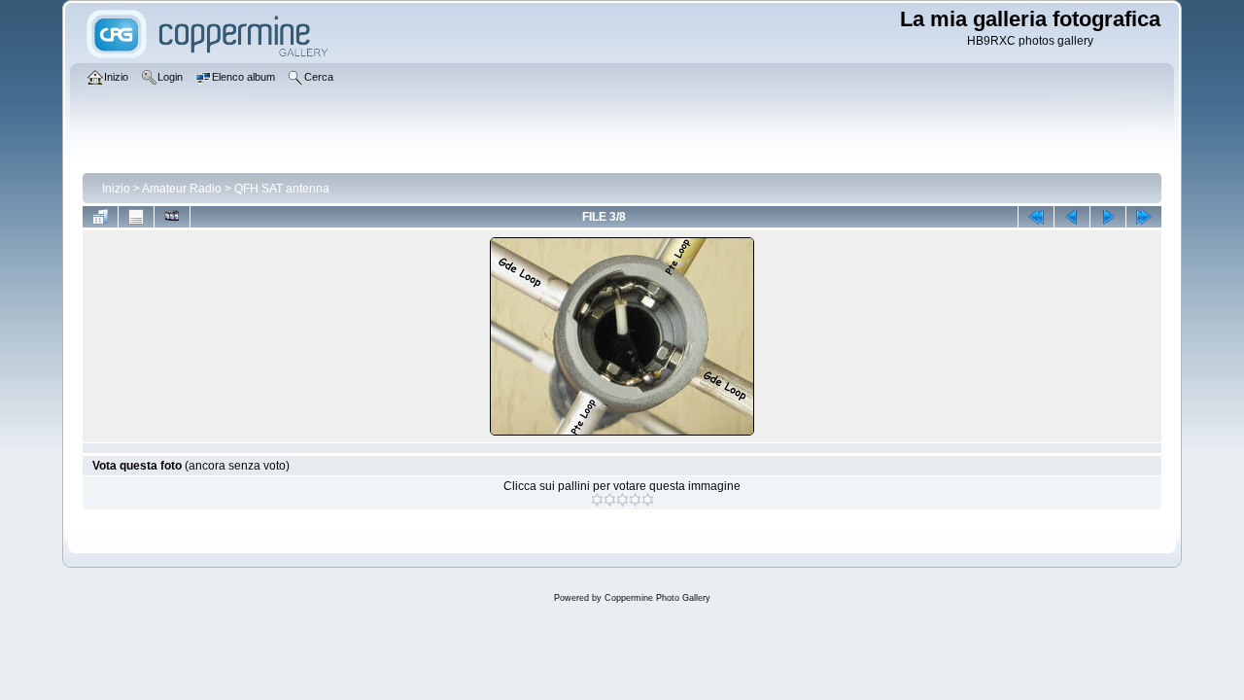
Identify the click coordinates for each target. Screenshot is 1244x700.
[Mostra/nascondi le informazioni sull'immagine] (136, 217)
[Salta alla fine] (1143, 217)
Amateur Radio (182, 188)
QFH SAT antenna (281, 188)
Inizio (116, 188)
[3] (622, 500)
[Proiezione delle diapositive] (172, 217)
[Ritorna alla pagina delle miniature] (100, 217)
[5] (647, 500)
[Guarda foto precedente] (1071, 217)
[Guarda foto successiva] (1107, 217)
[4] (635, 500)
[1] (597, 500)
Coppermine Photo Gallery (657, 598)
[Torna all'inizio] (1036, 217)
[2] (610, 500)
